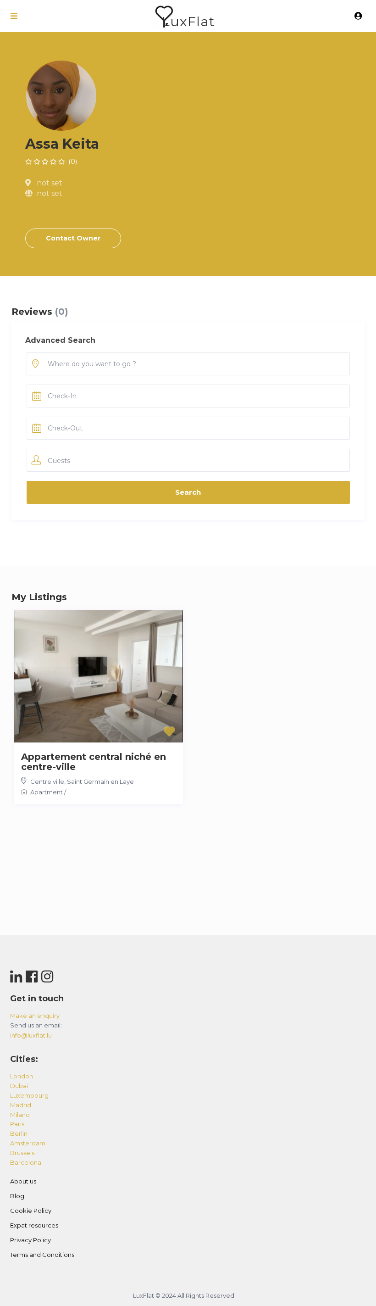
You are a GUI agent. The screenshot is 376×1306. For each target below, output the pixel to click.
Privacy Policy (30, 1240)
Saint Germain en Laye (100, 781)
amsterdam (27, 1143)
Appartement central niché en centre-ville (93, 762)
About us (23, 1181)
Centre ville (47, 781)
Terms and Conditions (42, 1254)
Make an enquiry (35, 1015)
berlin (19, 1133)
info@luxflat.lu (31, 1035)
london (21, 1076)
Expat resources (34, 1225)
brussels (22, 1152)
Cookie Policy (30, 1210)
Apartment (46, 792)
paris (17, 1123)
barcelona (25, 1162)
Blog (17, 1196)
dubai (19, 1085)
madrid (20, 1105)
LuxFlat (188, 21)
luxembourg (29, 1095)
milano (20, 1114)
